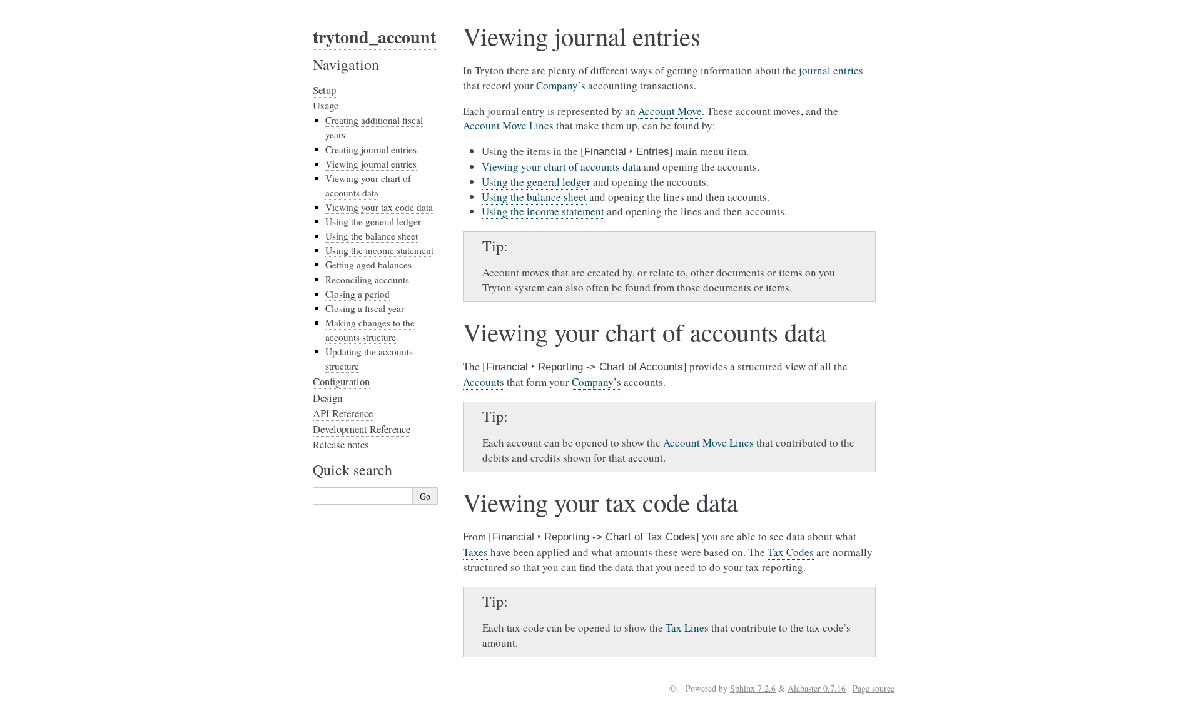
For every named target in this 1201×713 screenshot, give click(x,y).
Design (327, 397)
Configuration (341, 381)
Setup (324, 90)
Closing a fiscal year (364, 308)
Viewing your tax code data (379, 207)
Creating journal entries (371, 149)
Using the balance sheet (371, 236)
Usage (325, 105)
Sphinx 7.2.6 (753, 688)
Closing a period (357, 294)
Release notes (341, 444)
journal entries (831, 70)
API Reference (343, 413)
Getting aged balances (368, 264)
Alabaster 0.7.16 (817, 688)
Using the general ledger (373, 221)
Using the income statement (379, 250)
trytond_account (374, 36)
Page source (873, 688)
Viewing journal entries (371, 164)
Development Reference (361, 429)
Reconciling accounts (367, 279)
